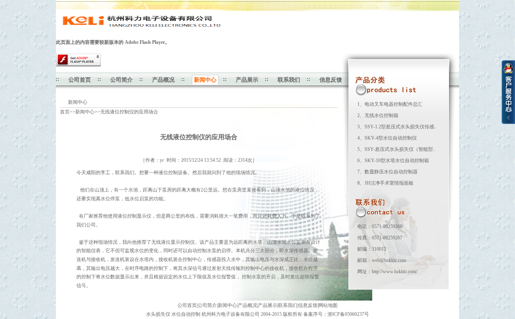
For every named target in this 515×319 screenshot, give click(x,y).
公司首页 (79, 80)
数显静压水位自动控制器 (391, 172)
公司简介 (121, 80)
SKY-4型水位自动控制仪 (391, 138)
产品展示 (247, 80)
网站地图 (328, 305)
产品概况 (163, 80)
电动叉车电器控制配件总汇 (393, 104)
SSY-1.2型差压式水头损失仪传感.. (401, 127)
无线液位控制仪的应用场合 (129, 112)
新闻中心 (85, 112)
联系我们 (289, 80)
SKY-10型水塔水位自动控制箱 (397, 160)
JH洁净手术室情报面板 (389, 183)
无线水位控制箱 (381, 115)
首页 (65, 112)
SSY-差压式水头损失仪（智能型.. (400, 149)
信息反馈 (330, 80)
